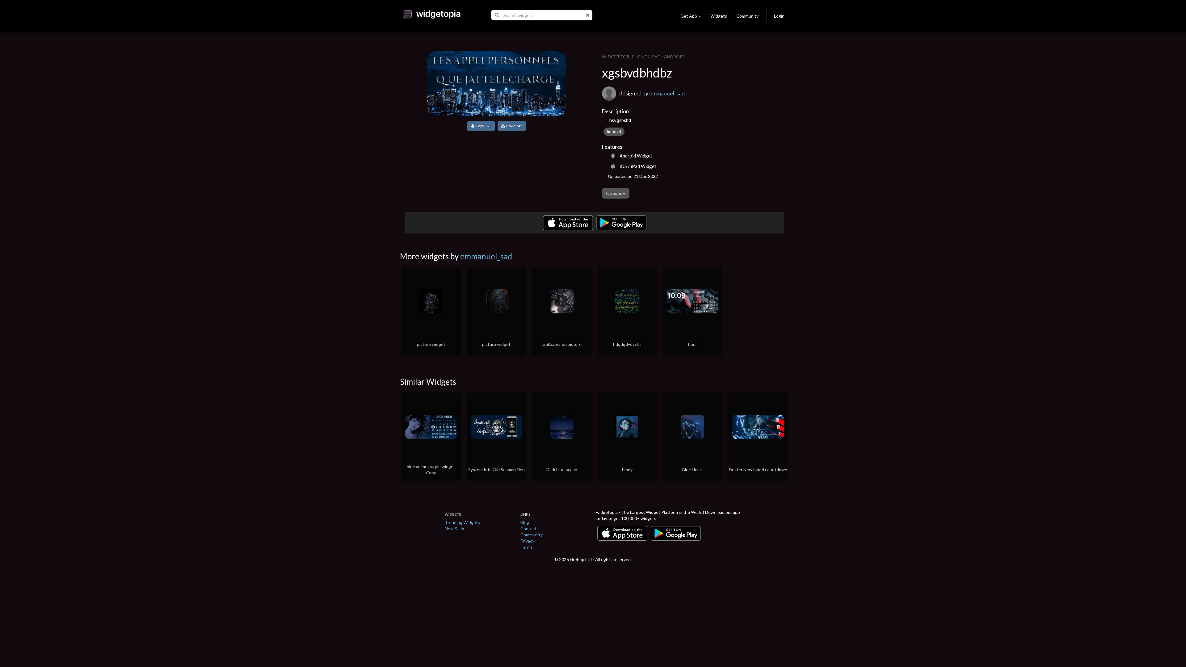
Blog (524, 522)
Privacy (527, 540)
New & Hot (455, 528)
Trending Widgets (462, 522)
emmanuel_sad (667, 93)
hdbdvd (614, 131)
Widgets (718, 16)
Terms (526, 547)
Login (779, 16)
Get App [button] (688, 16)
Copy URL (482, 126)
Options (614, 193)
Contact (528, 528)
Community (747, 16)
